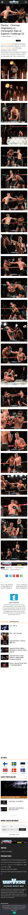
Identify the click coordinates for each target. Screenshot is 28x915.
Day (12, 826)
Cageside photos (9, 567)
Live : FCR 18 (13, 626)
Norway (5, 773)
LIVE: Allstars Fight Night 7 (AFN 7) (11, 797)
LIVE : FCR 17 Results (15, 633)
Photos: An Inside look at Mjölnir (9, 869)
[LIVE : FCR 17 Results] (5, 636)
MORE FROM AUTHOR (14, 621)
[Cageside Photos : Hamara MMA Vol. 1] (5, 642)
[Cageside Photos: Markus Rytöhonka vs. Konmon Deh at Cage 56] (5, 650)
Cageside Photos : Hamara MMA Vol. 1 (16, 801)
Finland (5, 767)
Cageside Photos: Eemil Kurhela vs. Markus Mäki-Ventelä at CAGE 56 (16, 657)
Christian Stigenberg (6, 44)
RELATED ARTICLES (4, 621)
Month (4, 826)
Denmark (14, 773)
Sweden (14, 767)
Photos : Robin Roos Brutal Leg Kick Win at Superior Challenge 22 (21, 586)
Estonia (23, 767)
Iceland (23, 773)
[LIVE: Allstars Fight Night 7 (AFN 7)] (14, 789)
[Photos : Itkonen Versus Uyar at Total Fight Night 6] (5, 665)
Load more (13, 815)
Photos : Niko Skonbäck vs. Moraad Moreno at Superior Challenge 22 (7, 586)
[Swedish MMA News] (5, 764)
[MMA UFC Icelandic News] (23, 770)
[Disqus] (14, 693)
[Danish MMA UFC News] (14, 770)
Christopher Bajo (5, 569)
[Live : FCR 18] (5, 627)
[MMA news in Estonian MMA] (23, 764)
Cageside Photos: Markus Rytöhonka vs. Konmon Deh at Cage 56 (18, 650)
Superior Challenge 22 (6, 48)
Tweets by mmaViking (6, 851)
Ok (14, 912)
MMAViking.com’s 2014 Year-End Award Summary (13, 860)
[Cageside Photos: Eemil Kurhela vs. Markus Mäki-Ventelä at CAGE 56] (5, 657)
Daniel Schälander (6, 36)
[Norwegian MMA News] (5, 770)
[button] (26, 2)
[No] (26, 909)
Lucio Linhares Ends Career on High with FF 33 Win (13, 862)
